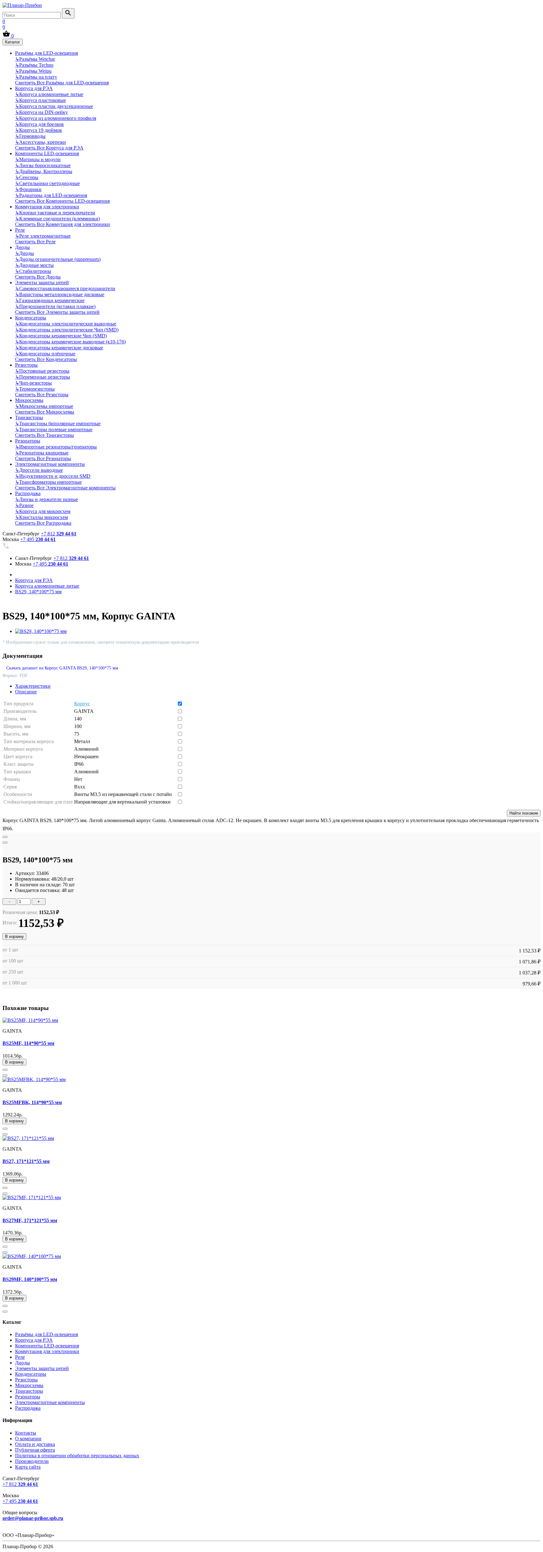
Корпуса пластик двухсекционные (54, 106)
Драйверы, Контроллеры (43, 171)
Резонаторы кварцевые (42, 452)
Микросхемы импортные (44, 406)
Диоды (22, 247)
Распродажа (28, 493)
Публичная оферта (35, 1450)
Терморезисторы (35, 389)
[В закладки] (5, 837)
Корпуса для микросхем (42, 511)
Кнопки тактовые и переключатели (55, 212)
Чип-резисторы (33, 383)
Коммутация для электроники (47, 206)
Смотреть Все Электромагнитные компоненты (65, 487)
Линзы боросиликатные (43, 165)
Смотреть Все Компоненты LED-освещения (62, 201)
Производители (32, 1461)
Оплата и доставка (35, 1444)
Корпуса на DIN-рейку (41, 112)
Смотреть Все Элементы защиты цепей (57, 312)
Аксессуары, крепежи (40, 142)
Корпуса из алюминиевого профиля (55, 118)
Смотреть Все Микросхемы (44, 412)
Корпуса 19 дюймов (38, 130)
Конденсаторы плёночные (45, 353)
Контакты (25, 1433)
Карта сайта (28, 1467)
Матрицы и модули (38, 159)
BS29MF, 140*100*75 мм (30, 1279)
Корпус (82, 703)
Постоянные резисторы (42, 371)
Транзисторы (29, 417)
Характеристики (33, 686)
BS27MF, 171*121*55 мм (30, 1220)
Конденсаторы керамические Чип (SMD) (61, 335)
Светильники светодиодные (47, 183)
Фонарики (28, 189)
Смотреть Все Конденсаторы (46, 359)
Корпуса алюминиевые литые (49, 94)
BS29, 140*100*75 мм (38, 591)
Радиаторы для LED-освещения (51, 195)
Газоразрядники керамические (50, 300)
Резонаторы (27, 440)
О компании (28, 1438)
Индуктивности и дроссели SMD (52, 476)
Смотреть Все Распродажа (43, 523)
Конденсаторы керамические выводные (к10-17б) (70, 341)
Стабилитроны (33, 271)
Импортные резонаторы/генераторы (56, 446)
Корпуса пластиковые (40, 100)
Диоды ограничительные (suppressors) (58, 259)
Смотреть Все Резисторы (42, 394)
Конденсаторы (30, 317)
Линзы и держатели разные (46, 499)
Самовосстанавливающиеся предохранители (65, 288)
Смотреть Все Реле (35, 241)
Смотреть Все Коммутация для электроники (62, 224)
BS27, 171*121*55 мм (26, 1161)
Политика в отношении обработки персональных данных (77, 1455)
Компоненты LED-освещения (47, 153)
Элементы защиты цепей (42, 282)
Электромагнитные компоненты (50, 464)
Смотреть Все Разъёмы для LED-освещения (62, 82)
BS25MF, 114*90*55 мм (28, 1043)
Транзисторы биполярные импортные (58, 423)
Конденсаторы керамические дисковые (59, 347)
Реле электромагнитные (43, 236)
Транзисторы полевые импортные (53, 429)
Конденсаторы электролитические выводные (65, 323)
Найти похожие (523, 813)
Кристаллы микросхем (41, 517)
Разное (24, 505)
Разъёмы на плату (36, 77)
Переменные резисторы (42, 377)
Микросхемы (29, 400)
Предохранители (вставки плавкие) (55, 306)
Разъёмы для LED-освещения (46, 53)
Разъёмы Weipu (33, 71)
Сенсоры (26, 177)
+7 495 (38, 539)
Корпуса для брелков (39, 124)
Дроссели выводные (39, 470)
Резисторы (26, 365)
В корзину (14, 936)
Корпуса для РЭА (34, 88)
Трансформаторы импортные (48, 482)
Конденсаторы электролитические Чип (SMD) (66, 329)
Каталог (12, 42)
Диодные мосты (34, 265)
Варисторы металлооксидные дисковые (59, 294)
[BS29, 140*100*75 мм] (41, 631)
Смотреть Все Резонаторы (43, 458)
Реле (20, 230)
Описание (26, 691)
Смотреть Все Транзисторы (44, 435)
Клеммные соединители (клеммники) (57, 218)
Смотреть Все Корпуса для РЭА (49, 147)
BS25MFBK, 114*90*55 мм (32, 1102)
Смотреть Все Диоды (38, 276)
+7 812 (58, 533)
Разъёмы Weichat (35, 59)
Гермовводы (30, 136)
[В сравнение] (5, 843)
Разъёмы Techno (34, 65)
